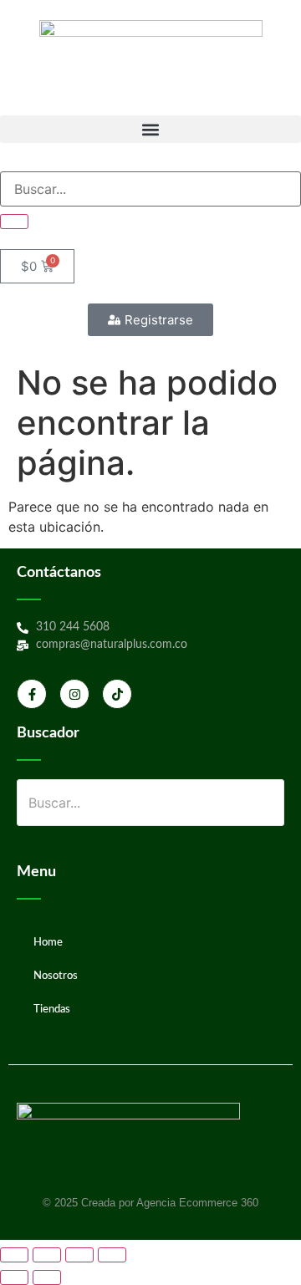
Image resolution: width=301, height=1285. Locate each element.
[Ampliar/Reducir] (14, 1254)
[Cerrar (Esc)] (112, 1254)
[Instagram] (74, 694)
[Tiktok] (117, 694)
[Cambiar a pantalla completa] (47, 1254)
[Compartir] (79, 1254)
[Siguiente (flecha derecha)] (47, 1277)
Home (48, 942)
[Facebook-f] (32, 694)
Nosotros (55, 976)
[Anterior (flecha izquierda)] (14, 1277)
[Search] (14, 221)
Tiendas (51, 1009)
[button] (150, 129)
